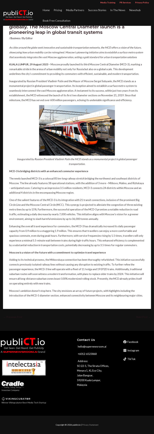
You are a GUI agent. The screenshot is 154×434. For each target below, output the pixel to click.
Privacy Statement (90, 425)
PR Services (125, 2)
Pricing (58, 10)
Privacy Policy (142, 2)
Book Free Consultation (56, 20)
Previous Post (12, 317)
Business (15, 38)
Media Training (107, 2)
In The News (117, 10)
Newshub (135, 10)
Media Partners (75, 10)
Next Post (143, 317)
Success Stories (97, 10)
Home (46, 10)
